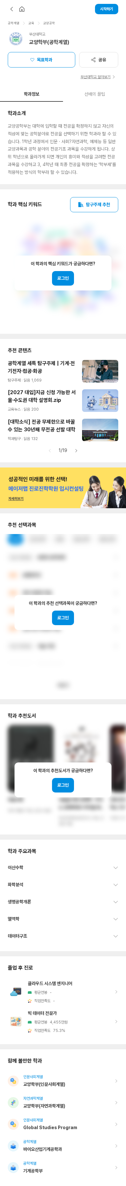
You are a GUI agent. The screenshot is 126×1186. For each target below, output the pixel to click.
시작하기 (106, 9)
